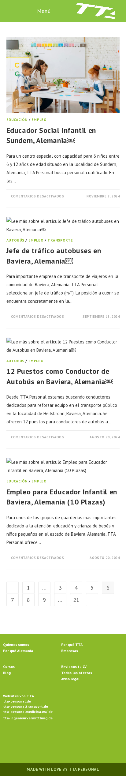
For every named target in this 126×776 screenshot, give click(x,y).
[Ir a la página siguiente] (92, 600)
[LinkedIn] (70, 738)
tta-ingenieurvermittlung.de (28, 718)
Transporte (60, 240)
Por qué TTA (72, 644)
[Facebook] (40, 738)
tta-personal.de (17, 701)
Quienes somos (16, 644)
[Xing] (85, 738)
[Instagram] (55, 738)
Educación (17, 119)
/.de (49, 711)
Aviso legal (70, 679)
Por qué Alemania (18, 650)
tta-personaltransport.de (25, 706)
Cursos (9, 666)
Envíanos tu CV (74, 666)
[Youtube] (99, 738)
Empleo (39, 119)
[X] (26, 738)
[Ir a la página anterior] (12, 588)
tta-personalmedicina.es (24, 711)
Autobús (15, 240)
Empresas (69, 650)
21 (76, 599)
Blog (7, 672)
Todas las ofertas (76, 672)
